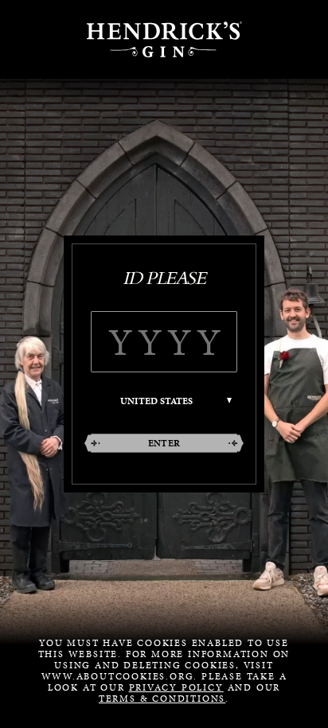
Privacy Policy (176, 687)
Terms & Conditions (162, 698)
